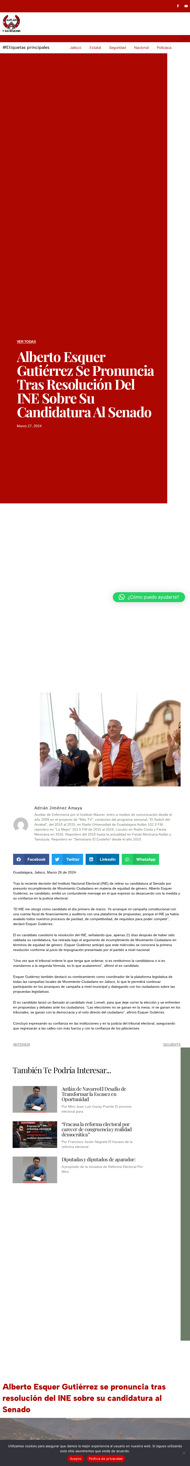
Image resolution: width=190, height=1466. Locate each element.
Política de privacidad (106, 1459)
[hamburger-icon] (184, 38)
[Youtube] (186, 6)
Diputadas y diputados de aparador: (98, 1159)
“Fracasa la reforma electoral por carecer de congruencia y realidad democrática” (97, 1129)
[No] (183, 1452)
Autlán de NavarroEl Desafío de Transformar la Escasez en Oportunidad (94, 1093)
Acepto (76, 1459)
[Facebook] (178, 6)
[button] (31, 859)
